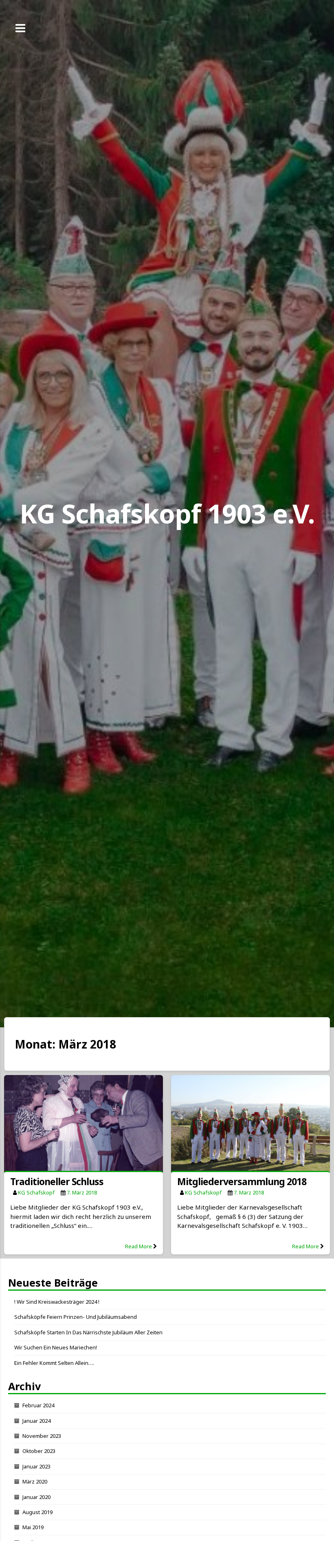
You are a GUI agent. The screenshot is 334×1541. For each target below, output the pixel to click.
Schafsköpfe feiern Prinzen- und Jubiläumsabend (75, 1316)
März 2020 (34, 1481)
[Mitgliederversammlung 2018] (250, 1124)
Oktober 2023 (38, 1451)
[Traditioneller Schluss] (83, 1124)
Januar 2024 (36, 1420)
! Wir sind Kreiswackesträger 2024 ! (56, 1301)
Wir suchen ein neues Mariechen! (55, 1347)
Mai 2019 (33, 1527)
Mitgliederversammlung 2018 (241, 1181)
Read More (138, 1246)
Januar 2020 (36, 1497)
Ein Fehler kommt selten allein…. (54, 1363)
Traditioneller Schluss (56, 1181)
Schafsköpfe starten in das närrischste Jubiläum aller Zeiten (88, 1332)
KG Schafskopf (36, 1192)
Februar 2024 (38, 1405)
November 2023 (41, 1435)
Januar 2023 (36, 1466)
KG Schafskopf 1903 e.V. (167, 513)
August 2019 (37, 1512)
